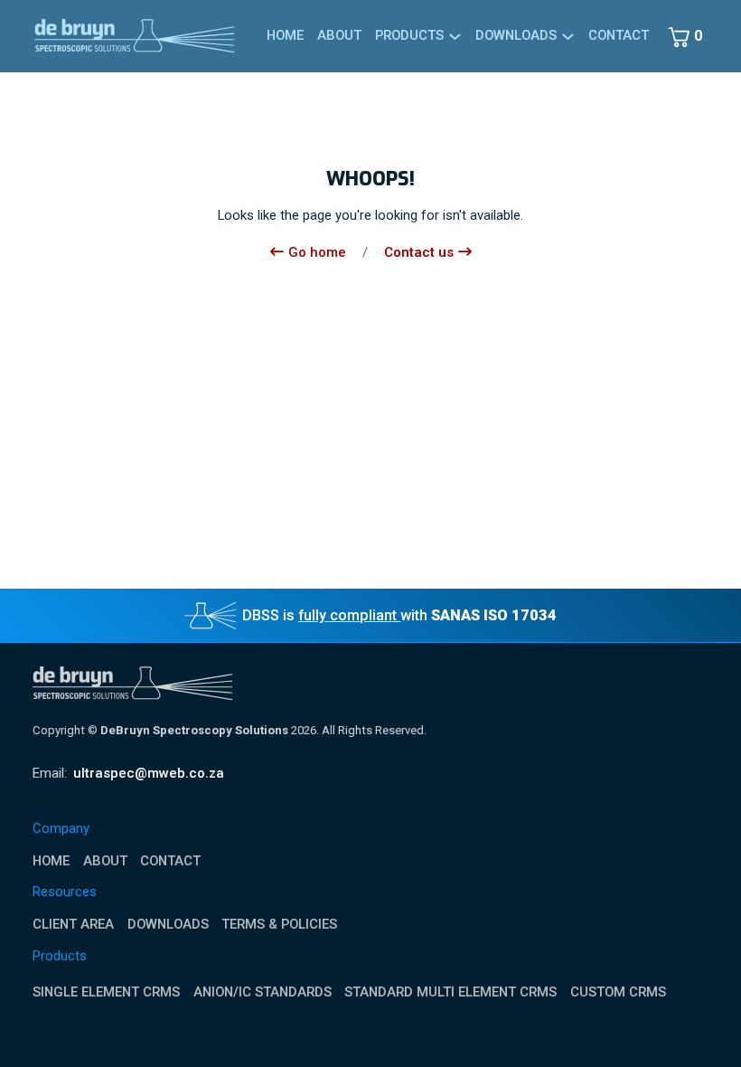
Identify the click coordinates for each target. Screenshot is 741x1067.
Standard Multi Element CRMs (450, 992)
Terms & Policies (279, 924)
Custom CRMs (618, 992)
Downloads (168, 924)
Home (285, 35)
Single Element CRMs (106, 992)
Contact (618, 35)
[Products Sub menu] (455, 36)
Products (409, 35)
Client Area (73, 924)
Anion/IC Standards (262, 992)
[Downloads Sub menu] (568, 36)
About (339, 35)
